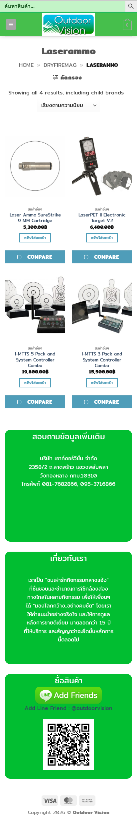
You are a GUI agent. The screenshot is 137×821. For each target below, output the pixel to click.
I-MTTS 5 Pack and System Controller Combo (35, 360)
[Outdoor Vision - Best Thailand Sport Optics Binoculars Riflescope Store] (68, 24)
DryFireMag (60, 65)
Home (26, 65)
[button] (11, 24)
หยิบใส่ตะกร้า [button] (35, 237)
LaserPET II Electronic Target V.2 (102, 218)
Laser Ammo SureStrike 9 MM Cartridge (35, 218)
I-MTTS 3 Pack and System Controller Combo (102, 360)
